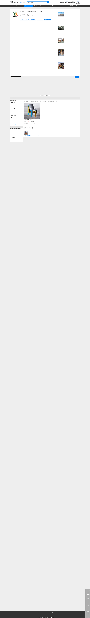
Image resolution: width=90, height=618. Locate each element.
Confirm (42, 95)
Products (12, 98)
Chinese (23, 2)
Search (77, 77)
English (20, 2)
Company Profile (13, 100)
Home (12, 5)
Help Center (72, 5)
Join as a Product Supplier (35, 612)
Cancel (47, 95)
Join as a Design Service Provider (53, 612)
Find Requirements (54, 5)
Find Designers (19, 5)
